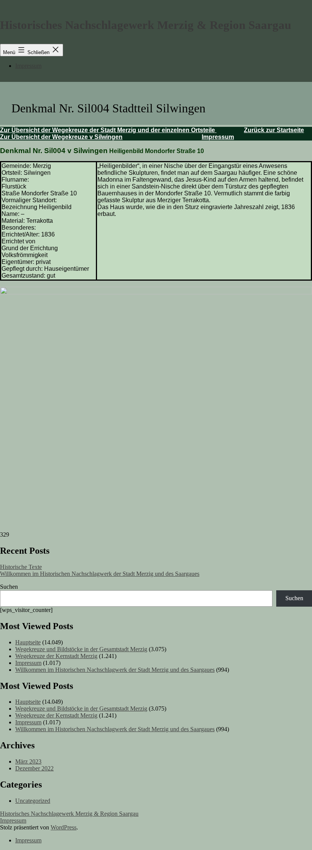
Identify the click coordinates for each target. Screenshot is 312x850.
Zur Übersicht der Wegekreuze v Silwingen (61, 137)
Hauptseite (28, 642)
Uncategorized (32, 800)
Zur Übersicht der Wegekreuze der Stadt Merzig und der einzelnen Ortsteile (108, 130)
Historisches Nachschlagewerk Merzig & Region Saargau (145, 25)
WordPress (63, 827)
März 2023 (28, 761)
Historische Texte (21, 567)
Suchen (9, 586)
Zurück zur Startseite (274, 130)
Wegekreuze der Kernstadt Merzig (56, 656)
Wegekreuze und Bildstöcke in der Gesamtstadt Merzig (81, 649)
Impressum (28, 65)
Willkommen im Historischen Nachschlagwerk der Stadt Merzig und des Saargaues (99, 573)
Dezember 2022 (34, 768)
